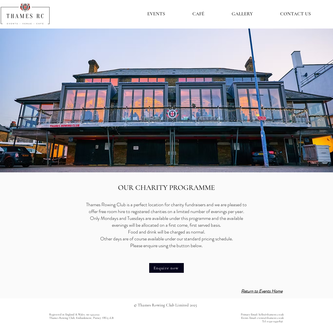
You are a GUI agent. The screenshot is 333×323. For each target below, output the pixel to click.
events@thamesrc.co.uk (270, 318)
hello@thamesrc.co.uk (271, 314)
